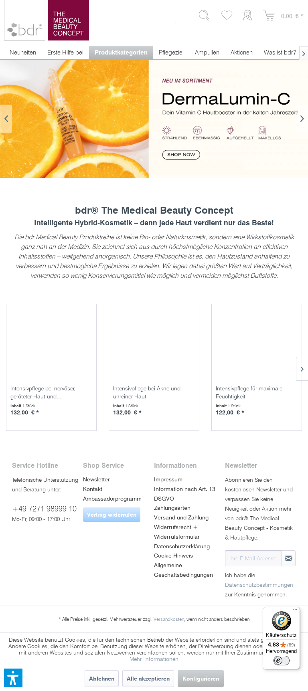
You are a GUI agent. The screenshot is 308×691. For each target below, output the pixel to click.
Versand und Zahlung (181, 517)
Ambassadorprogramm (112, 498)
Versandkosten (169, 619)
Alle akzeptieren (148, 678)
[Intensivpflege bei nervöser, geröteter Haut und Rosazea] (53, 342)
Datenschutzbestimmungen (259, 585)
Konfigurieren (200, 678)
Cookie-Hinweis (173, 555)
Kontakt (92, 489)
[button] (13, 678)
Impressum (168, 479)
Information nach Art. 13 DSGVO (184, 494)
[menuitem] (196, 18)
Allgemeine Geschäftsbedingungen (183, 570)
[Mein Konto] (249, 15)
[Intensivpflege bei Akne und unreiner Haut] (156, 342)
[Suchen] (204, 15)
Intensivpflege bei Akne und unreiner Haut (146, 392)
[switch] (282, 660)
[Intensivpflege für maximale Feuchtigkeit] (259, 342)
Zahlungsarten (172, 508)
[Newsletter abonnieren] (289, 558)
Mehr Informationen (154, 659)
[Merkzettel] (227, 15)
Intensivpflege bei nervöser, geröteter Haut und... (42, 392)
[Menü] (295, 611)
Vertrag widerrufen (111, 514)
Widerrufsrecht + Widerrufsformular (177, 532)
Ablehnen (101, 678)
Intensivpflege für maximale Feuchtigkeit (249, 392)
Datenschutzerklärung (182, 546)
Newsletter (96, 479)
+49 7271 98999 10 (44, 508)
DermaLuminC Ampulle (154, 119)
